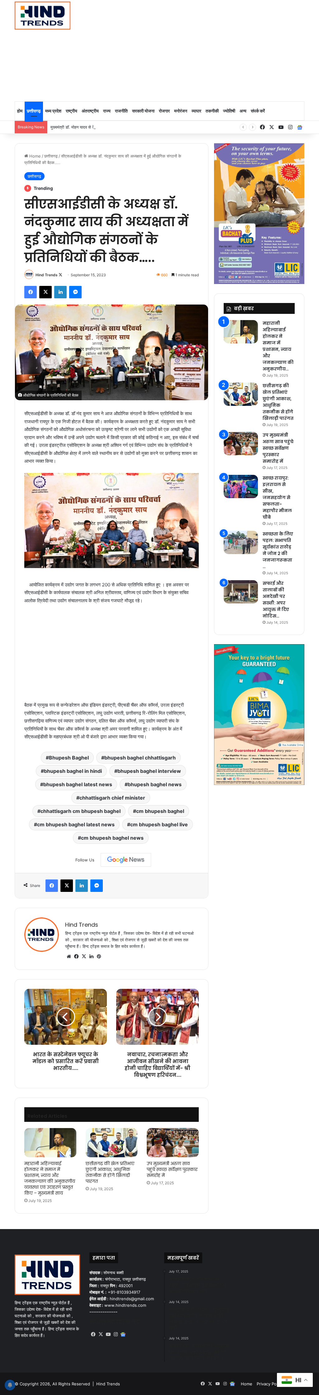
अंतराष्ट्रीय (90, 110)
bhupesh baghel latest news (77, 784)
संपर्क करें (258, 110)
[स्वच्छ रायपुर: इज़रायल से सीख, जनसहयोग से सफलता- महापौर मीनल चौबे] (241, 486)
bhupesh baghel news (155, 784)
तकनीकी (212, 110)
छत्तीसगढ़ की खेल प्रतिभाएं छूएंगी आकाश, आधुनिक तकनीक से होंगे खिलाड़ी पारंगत (110, 1172)
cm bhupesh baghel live (159, 824)
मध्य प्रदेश (53, 110)
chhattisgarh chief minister (112, 798)
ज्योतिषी (229, 110)
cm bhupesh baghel (160, 811)
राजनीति (121, 110)
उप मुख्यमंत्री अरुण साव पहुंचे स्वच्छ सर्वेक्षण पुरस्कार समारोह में (172, 1169)
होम (19, 110)
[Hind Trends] (42, 16)
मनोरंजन (180, 110)
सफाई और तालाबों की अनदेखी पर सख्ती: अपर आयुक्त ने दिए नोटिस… (276, 599)
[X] (84, 956)
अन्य (243, 110)
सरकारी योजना (143, 110)
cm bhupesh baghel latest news (76, 824)
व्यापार (196, 110)
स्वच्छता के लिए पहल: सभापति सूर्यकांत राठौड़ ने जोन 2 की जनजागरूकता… (278, 550)
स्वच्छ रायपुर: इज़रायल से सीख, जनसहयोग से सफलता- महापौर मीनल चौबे (277, 497)
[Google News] (126, 860)
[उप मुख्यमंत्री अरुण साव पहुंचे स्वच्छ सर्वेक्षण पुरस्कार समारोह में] (173, 1142)
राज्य (107, 110)
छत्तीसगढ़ (34, 110)
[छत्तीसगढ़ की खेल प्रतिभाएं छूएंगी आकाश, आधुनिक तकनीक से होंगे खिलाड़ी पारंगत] (112, 1142)
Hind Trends (47, 275)
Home (34, 156)
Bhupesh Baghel (69, 758)
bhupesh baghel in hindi (73, 771)
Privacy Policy (270, 1383)
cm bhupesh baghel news (112, 838)
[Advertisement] (216, 49)
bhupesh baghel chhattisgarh (140, 758)
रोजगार (164, 110)
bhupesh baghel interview (149, 771)
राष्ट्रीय (71, 110)
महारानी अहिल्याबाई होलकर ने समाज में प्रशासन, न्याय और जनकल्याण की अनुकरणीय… (278, 346)
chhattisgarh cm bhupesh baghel (80, 811)
